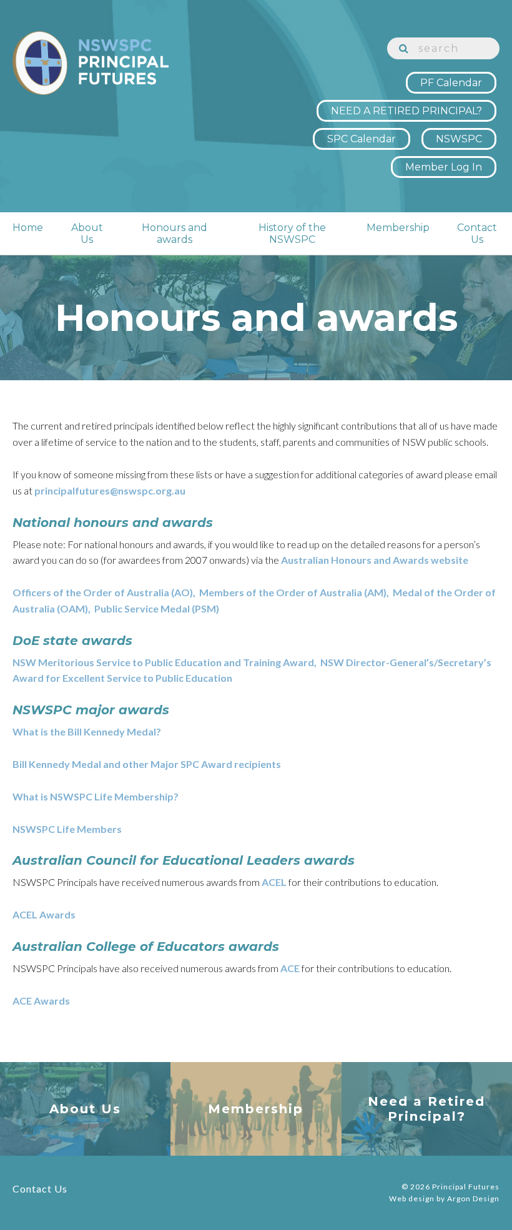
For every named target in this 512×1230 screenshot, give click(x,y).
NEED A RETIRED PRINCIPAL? (406, 111)
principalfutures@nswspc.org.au (109, 490)
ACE (290, 968)
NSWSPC (459, 139)
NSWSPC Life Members (67, 829)
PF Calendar (451, 83)
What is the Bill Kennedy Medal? (86, 731)
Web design (412, 1198)
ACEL (274, 882)
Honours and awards (174, 233)
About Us (87, 233)
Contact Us (477, 233)
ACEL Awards (44, 914)
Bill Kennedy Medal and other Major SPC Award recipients (146, 764)
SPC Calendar (361, 139)
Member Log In (443, 167)
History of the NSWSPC (292, 233)
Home (27, 228)
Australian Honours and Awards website (374, 560)
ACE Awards (41, 1000)
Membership (398, 228)
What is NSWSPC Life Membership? (95, 796)
